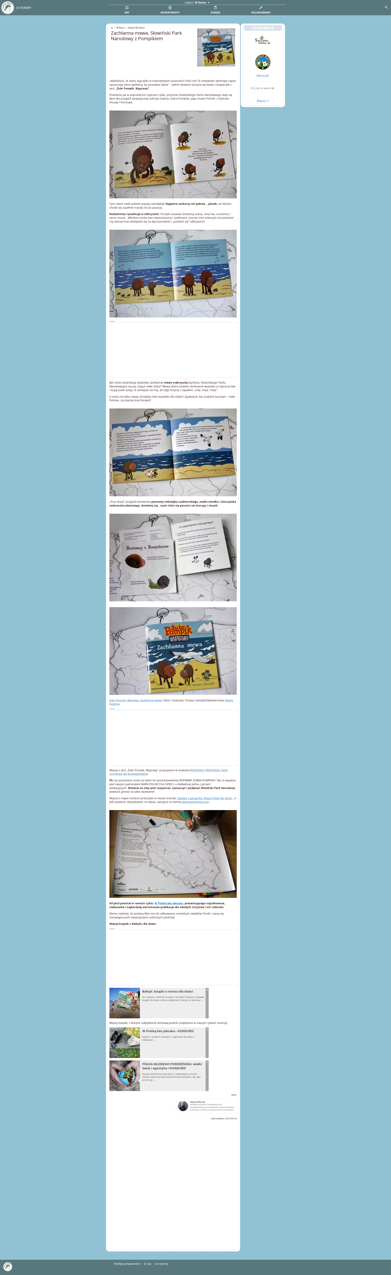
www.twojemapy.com (195, 802)
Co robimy (161, 1264)
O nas (148, 1264)
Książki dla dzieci (136, 28)
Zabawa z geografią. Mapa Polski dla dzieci (205, 798)
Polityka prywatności (127, 1264)
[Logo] (7, 7)
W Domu (120, 28)
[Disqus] (173, 1205)
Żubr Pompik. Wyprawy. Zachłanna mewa (135, 700)
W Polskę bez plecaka (169, 903)
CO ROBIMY (23, 7)
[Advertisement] (173, 350)
